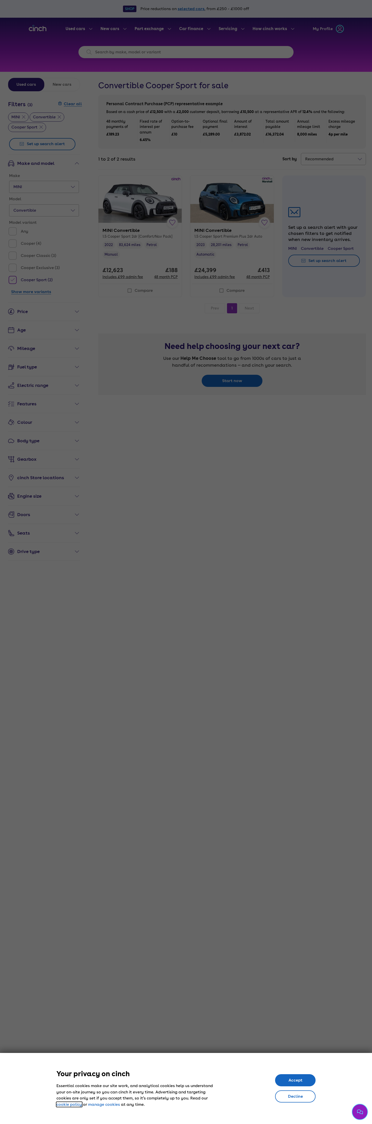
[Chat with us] (360, 1112)
